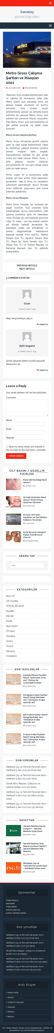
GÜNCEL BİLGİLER (15, 606)
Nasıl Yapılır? (12, 626)
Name (9, 420)
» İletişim (10, 1016)
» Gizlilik (10, 997)
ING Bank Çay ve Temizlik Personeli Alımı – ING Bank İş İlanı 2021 (35, 866)
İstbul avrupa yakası (38, 962)
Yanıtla (43, 324)
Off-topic (10, 631)
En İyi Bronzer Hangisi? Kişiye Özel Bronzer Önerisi (34, 534)
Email (9, 429)
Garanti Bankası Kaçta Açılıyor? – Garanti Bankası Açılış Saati (34, 828)
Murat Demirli (31, 88)
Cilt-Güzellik (12, 601)
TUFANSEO (11, 656)
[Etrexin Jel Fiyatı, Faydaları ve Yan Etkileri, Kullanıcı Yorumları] (13, 523)
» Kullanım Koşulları (15, 1002)
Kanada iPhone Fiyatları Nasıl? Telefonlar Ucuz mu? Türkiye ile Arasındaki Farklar (35, 679)
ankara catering (13, 910)
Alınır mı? (10, 596)
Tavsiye (9, 646)
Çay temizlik (37, 807)
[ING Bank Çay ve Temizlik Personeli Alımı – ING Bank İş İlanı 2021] (13, 872)
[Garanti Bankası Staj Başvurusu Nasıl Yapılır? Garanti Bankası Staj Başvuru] (13, 852)
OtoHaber (10, 636)
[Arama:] (27, 565)
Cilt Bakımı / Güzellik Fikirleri (27, 472)
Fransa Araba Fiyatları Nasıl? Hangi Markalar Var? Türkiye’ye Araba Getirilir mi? (34, 738)
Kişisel (9, 621)
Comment (11, 397)
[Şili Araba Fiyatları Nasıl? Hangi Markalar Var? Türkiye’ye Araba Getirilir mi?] (13, 723)
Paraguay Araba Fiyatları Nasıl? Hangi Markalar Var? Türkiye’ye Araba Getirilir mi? (35, 699)
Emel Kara (36, 770)
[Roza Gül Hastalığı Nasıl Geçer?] (13, 488)
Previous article (27, 265)
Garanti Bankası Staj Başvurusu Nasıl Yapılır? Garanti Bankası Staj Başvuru (34, 847)
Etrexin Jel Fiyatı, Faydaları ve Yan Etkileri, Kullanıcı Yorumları (35, 517)
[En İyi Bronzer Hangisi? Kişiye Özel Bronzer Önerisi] (13, 541)
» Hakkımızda (12, 992)
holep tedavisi (12, 900)
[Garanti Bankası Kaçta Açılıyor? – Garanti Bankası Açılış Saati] (13, 834)
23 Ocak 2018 (14, 88)
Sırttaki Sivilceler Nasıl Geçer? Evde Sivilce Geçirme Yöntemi (34, 500)
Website (10, 438)
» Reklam (10, 1012)
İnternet (9, 616)
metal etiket (11, 906)
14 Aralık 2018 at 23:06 (27, 309)
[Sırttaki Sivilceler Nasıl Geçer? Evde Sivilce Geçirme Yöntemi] (13, 506)
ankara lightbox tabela (16, 913)
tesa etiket (10, 903)
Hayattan (10, 611)
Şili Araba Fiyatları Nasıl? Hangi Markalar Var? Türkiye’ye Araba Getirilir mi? (35, 718)
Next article (27, 269)
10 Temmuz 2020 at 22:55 (27, 351)
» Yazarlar (10, 1007)
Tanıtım (9, 641)
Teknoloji (10, 651)
